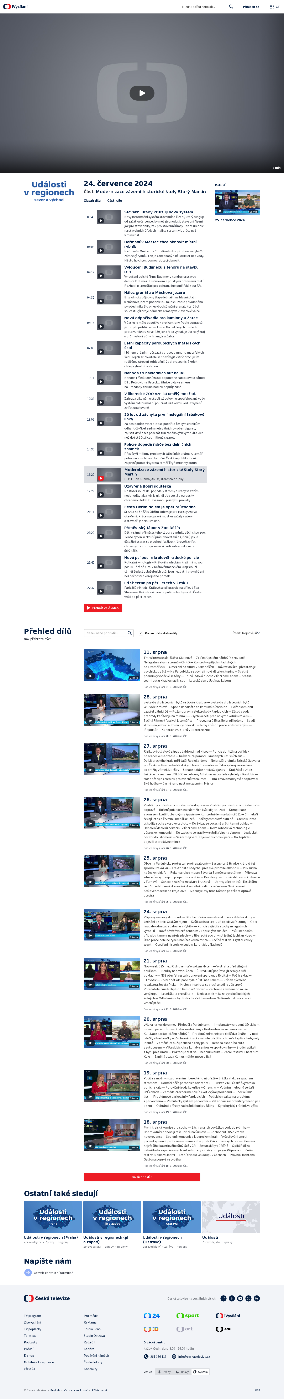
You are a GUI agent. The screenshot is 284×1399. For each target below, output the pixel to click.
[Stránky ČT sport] (188, 1317)
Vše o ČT (30, 1369)
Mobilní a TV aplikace (39, 1362)
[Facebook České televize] (231, 1298)
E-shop (29, 1355)
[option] (164, 1372)
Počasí (28, 1349)
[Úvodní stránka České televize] (47, 1298)
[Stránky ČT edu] (223, 1330)
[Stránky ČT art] (185, 1330)
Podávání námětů (96, 1355)
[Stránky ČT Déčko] (151, 1330)
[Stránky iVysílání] (228, 1317)
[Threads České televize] (256, 1298)
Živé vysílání (32, 1322)
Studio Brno (92, 1329)
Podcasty (30, 1342)
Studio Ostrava (94, 1335)
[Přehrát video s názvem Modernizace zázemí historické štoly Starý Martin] (142, 93)
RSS (257, 1390)
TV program (32, 1316)
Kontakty (90, 1369)
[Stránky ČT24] (152, 1317)
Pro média (91, 1316)
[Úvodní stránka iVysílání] (19, 6)
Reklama (90, 1322)
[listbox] (182, 1371)
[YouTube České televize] (240, 1298)
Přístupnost (99, 1390)
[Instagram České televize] (223, 1298)
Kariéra (89, 1349)
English (55, 1390)
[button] (142, 93)
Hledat (231, 6)
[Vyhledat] (130, 633)
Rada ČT (89, 1342)
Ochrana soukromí (76, 1390)
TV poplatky (32, 1329)
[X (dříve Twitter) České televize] (248, 1298)
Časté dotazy (93, 1362)
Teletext (30, 1335)
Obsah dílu (92, 200)
